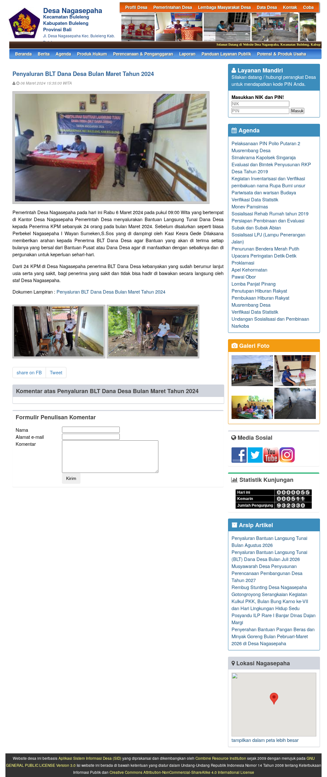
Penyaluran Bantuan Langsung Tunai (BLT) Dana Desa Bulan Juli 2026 (269, 555)
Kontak (290, 7)
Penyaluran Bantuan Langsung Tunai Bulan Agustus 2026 (269, 541)
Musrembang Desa (251, 150)
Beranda (23, 54)
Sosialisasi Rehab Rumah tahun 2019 (270, 213)
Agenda (63, 54)
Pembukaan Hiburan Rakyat (260, 297)
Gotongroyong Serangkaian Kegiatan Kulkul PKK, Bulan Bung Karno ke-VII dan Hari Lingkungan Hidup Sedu (270, 601)
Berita (43, 54)
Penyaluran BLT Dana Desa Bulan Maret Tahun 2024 (111, 291)
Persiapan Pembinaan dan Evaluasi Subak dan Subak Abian (268, 224)
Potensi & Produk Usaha (281, 54)
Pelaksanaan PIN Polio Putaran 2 (266, 143)
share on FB (29, 372)
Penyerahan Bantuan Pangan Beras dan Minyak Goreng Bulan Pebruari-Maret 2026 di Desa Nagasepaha (273, 636)
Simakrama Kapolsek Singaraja (264, 157)
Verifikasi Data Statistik (255, 199)
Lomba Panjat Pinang (254, 283)
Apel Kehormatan (249, 269)
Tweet (56, 372)
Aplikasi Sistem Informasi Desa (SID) (89, 758)
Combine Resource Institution (220, 758)
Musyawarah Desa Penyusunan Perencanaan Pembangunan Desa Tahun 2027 (267, 573)
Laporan (187, 54)
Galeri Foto (254, 345)
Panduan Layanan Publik (226, 54)
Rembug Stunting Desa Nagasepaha (269, 587)
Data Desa (267, 7)
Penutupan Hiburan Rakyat (259, 290)
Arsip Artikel (255, 525)
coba (308, 7)
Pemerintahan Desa (172, 7)
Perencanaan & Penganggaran (143, 54)
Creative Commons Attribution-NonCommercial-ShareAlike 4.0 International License (182, 772)
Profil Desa (136, 7)
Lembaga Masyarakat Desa (224, 7)
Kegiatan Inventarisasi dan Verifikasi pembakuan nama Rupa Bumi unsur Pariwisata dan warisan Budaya (268, 185)
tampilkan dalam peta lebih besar (265, 739)
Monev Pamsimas (250, 206)
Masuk (297, 110)
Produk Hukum (92, 54)
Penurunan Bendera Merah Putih (265, 248)
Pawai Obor (244, 276)
